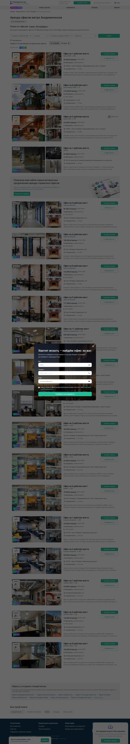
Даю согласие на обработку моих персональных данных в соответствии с (66, 388)
